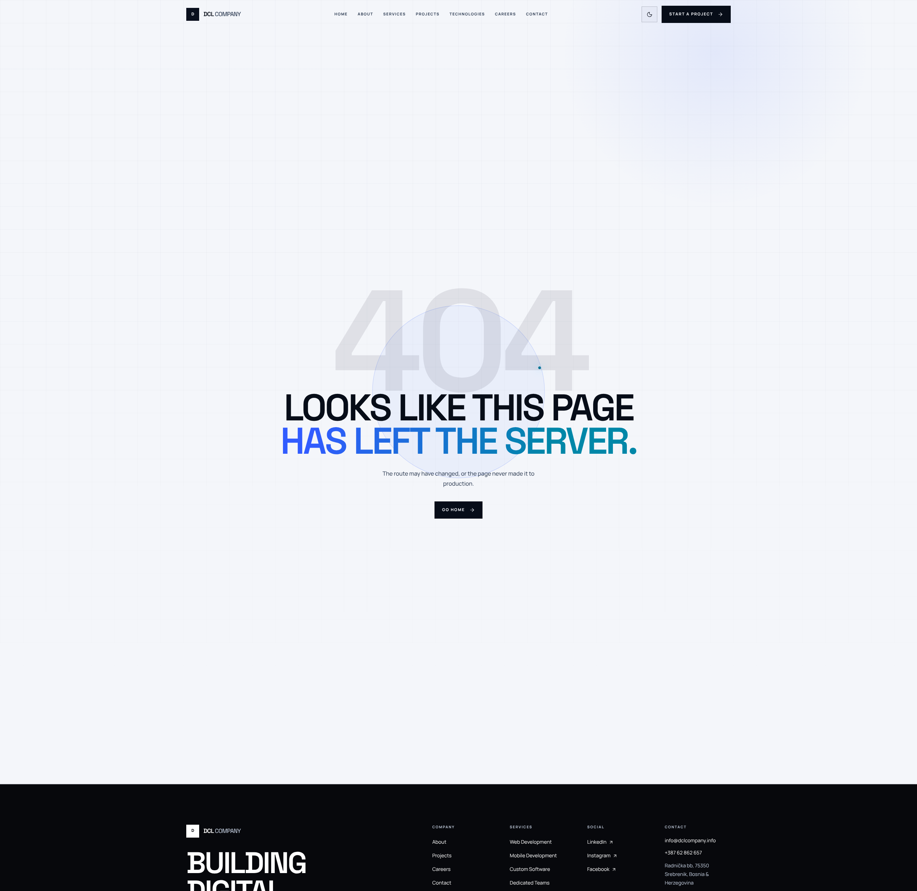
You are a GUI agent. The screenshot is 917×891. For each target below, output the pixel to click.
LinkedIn (596, 842)
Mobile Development (533, 855)
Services (394, 14)
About (365, 14)
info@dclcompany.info (690, 840)
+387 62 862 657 (683, 852)
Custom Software (530, 869)
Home (341, 14)
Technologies (467, 14)
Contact (537, 14)
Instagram (598, 855)
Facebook (598, 869)
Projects (428, 14)
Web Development (531, 842)
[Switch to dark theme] (649, 14)
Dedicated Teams (529, 883)
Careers (505, 14)
